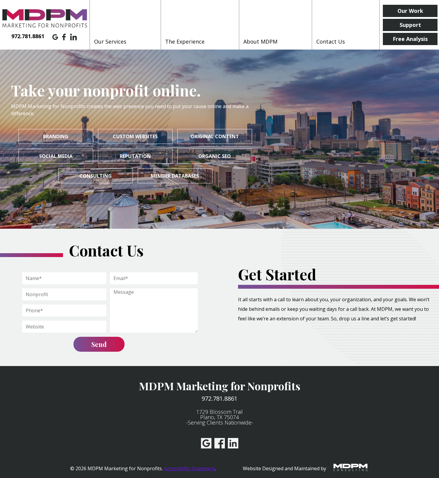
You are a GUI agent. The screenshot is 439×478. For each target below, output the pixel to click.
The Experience (185, 41)
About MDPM (260, 41)
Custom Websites (135, 136)
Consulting (95, 176)
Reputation (135, 156)
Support (410, 24)
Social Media (56, 156)
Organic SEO (214, 156)
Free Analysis (410, 38)
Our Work (410, 10)
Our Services (110, 41)
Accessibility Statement (189, 468)
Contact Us (330, 41)
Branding (55, 136)
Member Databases (175, 176)
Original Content (215, 136)
